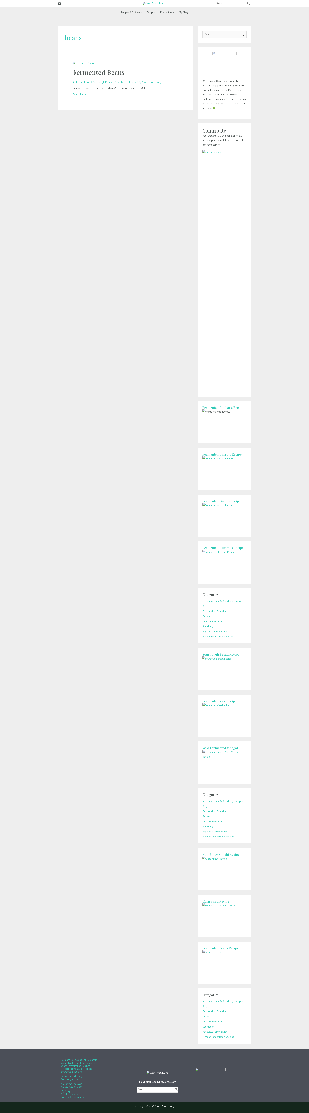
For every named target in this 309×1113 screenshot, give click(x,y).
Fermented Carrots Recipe (222, 454)
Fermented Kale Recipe (219, 701)
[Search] (249, 3)
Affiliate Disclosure (70, 1094)
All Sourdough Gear (71, 1086)
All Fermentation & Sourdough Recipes (93, 82)
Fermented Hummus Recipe (222, 548)
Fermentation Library (72, 1076)
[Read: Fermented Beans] (83, 63)
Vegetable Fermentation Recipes (78, 1063)
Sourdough (208, 626)
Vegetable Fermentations (215, 631)
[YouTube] (59, 3)
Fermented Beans (99, 72)
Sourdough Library (71, 1079)
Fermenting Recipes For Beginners (79, 1060)
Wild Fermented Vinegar (220, 748)
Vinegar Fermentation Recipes (218, 636)
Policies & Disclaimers (72, 1097)
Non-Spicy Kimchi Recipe (220, 854)
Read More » (79, 94)
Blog (204, 606)
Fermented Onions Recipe (221, 501)
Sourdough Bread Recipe (220, 654)
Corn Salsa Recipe (215, 901)
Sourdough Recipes (71, 1071)
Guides (206, 616)
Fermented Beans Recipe (220, 948)
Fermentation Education (214, 611)
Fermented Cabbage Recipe (222, 407)
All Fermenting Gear (71, 1084)
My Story (65, 1091)
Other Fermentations (125, 82)
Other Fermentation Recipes (75, 1066)
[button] (141, 12)
